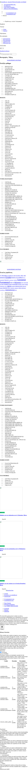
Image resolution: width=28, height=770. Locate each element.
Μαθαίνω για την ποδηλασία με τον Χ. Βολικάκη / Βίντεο (13, 515)
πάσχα (9, 286)
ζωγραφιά (21, 279)
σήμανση (24, 286)
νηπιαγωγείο (2, 286)
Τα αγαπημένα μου (11, 14)
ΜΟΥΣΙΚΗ (9, 91)
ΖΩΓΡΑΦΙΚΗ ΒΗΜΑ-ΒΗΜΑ (13, 196)
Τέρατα (7, 150)
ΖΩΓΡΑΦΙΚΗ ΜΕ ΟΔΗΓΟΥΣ (13, 199)
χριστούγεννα (10, 290)
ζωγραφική (5, 282)
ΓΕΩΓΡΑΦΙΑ (9, 79)
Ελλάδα (8, 277)
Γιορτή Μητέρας (10, 111)
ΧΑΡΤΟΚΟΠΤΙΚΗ (11, 218)
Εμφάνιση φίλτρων (4, 51)
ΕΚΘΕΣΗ (8, 71)
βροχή (24, 277)
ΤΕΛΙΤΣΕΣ (9, 230)
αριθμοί (20, 277)
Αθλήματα (8, 105)
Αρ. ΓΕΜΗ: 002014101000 (11, 606)
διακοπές (7, 280)
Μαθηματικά (9, 241)
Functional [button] (2, 729)
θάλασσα (17, 282)
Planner (7, 254)
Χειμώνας (8, 160)
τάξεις (9, 288)
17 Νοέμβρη (9, 163)
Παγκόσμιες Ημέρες (11, 138)
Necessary (4, 652)
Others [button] (1, 762)
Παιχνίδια (8, 140)
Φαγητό (8, 155)
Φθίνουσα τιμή (6, 43)
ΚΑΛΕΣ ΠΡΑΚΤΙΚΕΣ (11, 74)
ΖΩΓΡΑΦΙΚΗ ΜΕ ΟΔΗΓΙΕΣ (13, 197)
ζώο (13, 282)
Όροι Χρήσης (7, 603)
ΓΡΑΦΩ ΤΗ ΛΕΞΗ (10, 193)
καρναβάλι (2, 284)
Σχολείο (8, 147)
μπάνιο (26, 284)
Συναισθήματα (9, 144)
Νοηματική (8, 243)
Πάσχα (7, 143)
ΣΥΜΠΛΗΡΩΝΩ (10, 216)
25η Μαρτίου (9, 165)
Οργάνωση (8, 257)
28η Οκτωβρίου (10, 104)
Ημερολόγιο (9, 255)
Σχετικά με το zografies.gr (10, 595)
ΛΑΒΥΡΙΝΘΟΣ (10, 225)
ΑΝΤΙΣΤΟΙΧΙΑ (10, 183)
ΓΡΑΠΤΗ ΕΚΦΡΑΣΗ (11, 191)
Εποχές (7, 119)
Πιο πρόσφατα (6, 40)
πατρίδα (13, 286)
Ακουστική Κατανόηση (11, 236)
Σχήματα (8, 146)
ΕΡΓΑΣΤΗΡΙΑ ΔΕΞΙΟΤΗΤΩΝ (13, 72)
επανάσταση (11, 280)
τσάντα (19, 288)
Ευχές (7, 121)
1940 (7, 102)
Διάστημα (8, 171)
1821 (7, 101)
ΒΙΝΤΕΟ (8, 188)
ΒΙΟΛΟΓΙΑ (9, 66)
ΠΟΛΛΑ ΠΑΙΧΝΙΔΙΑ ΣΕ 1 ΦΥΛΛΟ (15, 213)
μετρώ (19, 284)
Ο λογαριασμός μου (11, 13)
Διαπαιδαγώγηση (10, 115)
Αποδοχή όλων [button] (13, 624)
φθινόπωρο (24, 288)
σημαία (1, 288)
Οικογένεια (8, 136)
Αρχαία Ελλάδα (10, 168)
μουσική (23, 284)
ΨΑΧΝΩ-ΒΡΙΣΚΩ (10, 219)
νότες (6, 286)
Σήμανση (8, 258)
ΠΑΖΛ (7, 229)
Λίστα (4, 29)
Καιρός (7, 129)
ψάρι (16, 290)
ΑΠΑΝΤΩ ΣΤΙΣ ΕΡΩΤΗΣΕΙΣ (13, 185)
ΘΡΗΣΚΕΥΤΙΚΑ (10, 85)
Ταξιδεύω (8, 149)
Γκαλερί (5, 30)
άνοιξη (13, 277)
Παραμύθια (8, 141)
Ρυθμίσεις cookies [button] (4, 624)
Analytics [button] (2, 745)
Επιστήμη (8, 118)
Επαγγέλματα (9, 116)
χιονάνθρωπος (2, 290)
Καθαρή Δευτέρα (10, 127)
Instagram (6, 611)
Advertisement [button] (3, 753)
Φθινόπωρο (9, 157)
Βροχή (7, 169)
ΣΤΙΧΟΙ (8, 215)
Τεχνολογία (8, 154)
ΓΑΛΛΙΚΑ (8, 68)
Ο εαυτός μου (9, 135)
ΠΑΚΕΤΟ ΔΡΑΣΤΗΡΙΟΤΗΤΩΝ (14, 210)
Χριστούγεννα (9, 161)
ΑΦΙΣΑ (7, 186)
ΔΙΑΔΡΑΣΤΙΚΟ (10, 194)
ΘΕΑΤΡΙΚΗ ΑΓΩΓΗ (11, 83)
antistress (2, 277)
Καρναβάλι (8, 132)
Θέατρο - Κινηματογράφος (12, 125)
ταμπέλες (12, 288)
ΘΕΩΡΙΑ (8, 202)
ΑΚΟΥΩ (8, 182)
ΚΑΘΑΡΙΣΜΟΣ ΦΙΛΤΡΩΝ (14, 60)
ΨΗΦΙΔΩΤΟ (9, 221)
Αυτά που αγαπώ (10, 110)
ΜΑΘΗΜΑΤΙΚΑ (10, 88)
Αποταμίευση (9, 166)
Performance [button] (3, 737)
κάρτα (22, 282)
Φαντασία (8, 175)
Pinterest (6, 610)
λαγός (10, 284)
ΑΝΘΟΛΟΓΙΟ (9, 77)
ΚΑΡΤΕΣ (8, 205)
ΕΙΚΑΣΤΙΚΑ (9, 82)
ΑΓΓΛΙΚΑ (8, 76)
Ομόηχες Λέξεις (10, 244)
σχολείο (5, 288)
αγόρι (16, 277)
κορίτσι (6, 284)
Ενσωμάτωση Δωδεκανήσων (13, 172)
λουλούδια (15, 284)
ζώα (11, 282)
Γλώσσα (8, 238)
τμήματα (16, 288)
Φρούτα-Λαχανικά (10, 158)
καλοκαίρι (26, 282)
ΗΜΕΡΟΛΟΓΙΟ (10, 200)
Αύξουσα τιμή (6, 41)
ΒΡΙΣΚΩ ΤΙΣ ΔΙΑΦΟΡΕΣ (12, 222)
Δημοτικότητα (6, 38)
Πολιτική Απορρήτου (9, 604)
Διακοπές (8, 113)
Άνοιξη (7, 108)
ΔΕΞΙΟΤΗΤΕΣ (9, 69)
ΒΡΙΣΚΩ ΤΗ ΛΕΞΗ (11, 190)
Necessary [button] (2, 650)
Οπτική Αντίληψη (10, 246)
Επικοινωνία (7, 596)
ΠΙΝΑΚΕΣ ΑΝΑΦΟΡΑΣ (12, 211)
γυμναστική (2, 280)
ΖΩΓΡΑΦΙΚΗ (9, 224)
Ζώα (7, 122)
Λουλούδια (8, 133)
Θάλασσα (8, 124)
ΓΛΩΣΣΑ (8, 80)
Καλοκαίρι (8, 130)
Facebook (6, 608)
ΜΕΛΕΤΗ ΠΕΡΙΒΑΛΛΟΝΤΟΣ (14, 90)
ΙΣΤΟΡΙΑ (8, 86)
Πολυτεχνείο (9, 174)
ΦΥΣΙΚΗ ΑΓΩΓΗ (10, 94)
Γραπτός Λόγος (9, 240)
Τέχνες (7, 152)
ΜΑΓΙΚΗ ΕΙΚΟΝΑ (11, 227)
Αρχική (6, 593)
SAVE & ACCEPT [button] (5, 769)
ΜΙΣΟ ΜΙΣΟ (9, 208)
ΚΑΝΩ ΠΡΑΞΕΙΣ (10, 204)
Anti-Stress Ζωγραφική (11, 252)
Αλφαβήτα (8, 107)
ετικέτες (15, 280)
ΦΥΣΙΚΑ (8, 93)
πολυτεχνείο (18, 286)
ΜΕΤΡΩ (8, 207)
